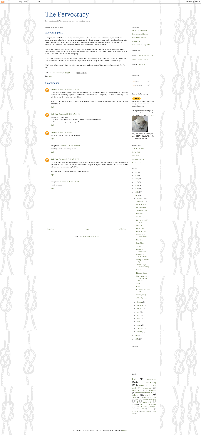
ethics (141, 385)
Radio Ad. (139, 286)
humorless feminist (144, 393)
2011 (136, 189)
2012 (136, 185)
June (138, 315)
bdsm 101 (142, 409)
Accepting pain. (141, 207)
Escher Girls (136, 152)
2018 (136, 175)
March (139, 325)
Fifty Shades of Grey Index (141, 45)
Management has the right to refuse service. (143, 278)
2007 (136, 339)
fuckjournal (151, 390)
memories (147, 388)
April (139, 322)
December (140, 198)
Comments (138, 86)
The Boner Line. (141, 211)
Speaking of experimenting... (142, 255)
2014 (136, 179)
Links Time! (140, 228)
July (138, 312)
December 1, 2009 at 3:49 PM (69, 159)
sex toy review (147, 402)
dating (134, 397)
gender (142, 404)
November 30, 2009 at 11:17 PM (68, 132)
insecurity (136, 390)
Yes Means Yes (137, 163)
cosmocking (150, 382)
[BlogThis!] (79, 73)
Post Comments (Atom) (91, 236)
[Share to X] (81, 73)
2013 (136, 182)
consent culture (145, 411)
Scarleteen (135, 156)
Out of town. (140, 270)
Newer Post (50, 229)
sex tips (153, 397)
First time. (139, 240)
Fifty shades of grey (149, 400)
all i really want (141, 298)
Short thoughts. (141, 217)
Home (87, 229)
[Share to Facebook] (83, 73)
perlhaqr (54, 89)
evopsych (135, 411)
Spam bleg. (140, 243)
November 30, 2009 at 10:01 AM (68, 89)
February (140, 328)
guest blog (150, 409)
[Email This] (77, 73)
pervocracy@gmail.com (145, 55)
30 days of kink (140, 406)
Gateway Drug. (141, 295)
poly (137, 402)
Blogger (124, 430)
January (139, 331)
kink (50, 76)
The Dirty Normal (138, 159)
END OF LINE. (141, 231)
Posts (137, 82)
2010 (136, 192)
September (140, 305)
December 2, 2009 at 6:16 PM (69, 182)
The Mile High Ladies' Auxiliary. (143, 266)
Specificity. (140, 246)
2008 (136, 336)
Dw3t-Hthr (54, 114)
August (139, 308)
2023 (136, 172)
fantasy (143, 397)
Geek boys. (140, 225)
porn (137, 400)
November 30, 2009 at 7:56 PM (69, 114)
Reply (52, 107)
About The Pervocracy (139, 30)
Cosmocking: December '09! (142, 236)
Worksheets (136, 41)
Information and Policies (140, 34)
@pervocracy (142, 64)
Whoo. (138, 283)
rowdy (148, 395)
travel (134, 404)
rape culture (152, 404)
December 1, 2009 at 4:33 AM (70, 146)
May (138, 318)
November (140, 201)
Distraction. (140, 214)
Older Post (122, 229)
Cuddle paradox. (141, 204)
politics (135, 395)
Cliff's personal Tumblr (140, 60)
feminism (151, 378)
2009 (136, 195)
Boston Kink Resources (139, 37)
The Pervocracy (67, 13)
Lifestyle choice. (141, 273)
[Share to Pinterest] (86, 73)
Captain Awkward (138, 148)
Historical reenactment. (141, 250)
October (139, 302)
